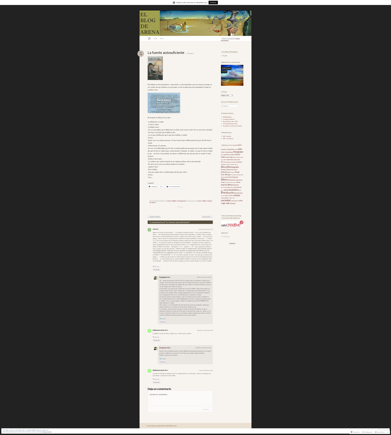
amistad (235, 145)
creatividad (228, 157)
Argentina (230, 149)
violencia (233, 203)
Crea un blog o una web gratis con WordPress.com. (162, 426)
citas (223, 156)
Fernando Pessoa (234, 164)
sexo (233, 198)
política (232, 192)
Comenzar (213, 2)
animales (224, 149)
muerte (224, 184)
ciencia (237, 154)
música (236, 185)
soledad (232, 200)
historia (224, 171)
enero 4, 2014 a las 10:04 (206, 370)
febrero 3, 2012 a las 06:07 (204, 277)
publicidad (239, 193)
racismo (222, 195)
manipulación (239, 180)
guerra (235, 169)
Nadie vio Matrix (154, 217)
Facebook (228, 164)
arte (240, 149)
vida (227, 203)
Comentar (205, 409)
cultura (241, 157)
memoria (227, 182)
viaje (223, 203)
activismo (230, 145)
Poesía (225, 192)
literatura (231, 180)
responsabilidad (224, 198)
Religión (174, 201)
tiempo (236, 200)
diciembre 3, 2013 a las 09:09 (205, 330)
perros (222, 190)
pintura (235, 189)
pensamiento (238, 187)
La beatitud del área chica (230, 124)
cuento (238, 157)
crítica (234, 157)
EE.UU (223, 162)
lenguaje (235, 177)
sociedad (225, 200)
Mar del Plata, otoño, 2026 (230, 121)
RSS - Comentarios (228, 138)
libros (224, 179)
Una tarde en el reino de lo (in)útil (232, 126)
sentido (230, 198)
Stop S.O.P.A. (207, 217)
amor (239, 145)
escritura (239, 162)
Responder (157, 270)
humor (199, 201)
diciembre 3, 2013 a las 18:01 (203, 347)
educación (237, 159)
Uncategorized (181, 201)
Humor (169, 201)
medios (223, 182)
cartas (232, 154)
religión (204, 201)
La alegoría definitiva (229, 119)
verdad (240, 200)
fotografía (235, 167)
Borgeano (191, 53)
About (162, 38)
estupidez (223, 164)
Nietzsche (223, 187)
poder (240, 190)
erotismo (233, 162)
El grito (225, 56)
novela (228, 187)
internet (233, 172)
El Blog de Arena (195, 23)
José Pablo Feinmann (235, 174)
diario (222, 159)
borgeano (238, 151)
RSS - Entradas (227, 136)
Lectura (229, 177)
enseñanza (228, 162)
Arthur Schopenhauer (227, 152)
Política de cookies (46, 432)
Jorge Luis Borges (230, 173)
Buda (222, 154)
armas (236, 149)
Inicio (155, 38)
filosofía (225, 167)
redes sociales (229, 195)
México (231, 184)
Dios (225, 160)
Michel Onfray (233, 182)
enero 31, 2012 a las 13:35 (206, 229)
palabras (232, 187)
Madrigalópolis (227, 117)
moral (238, 182)
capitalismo (227, 154)
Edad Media (230, 160)
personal (227, 189)
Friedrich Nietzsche (227, 169)
